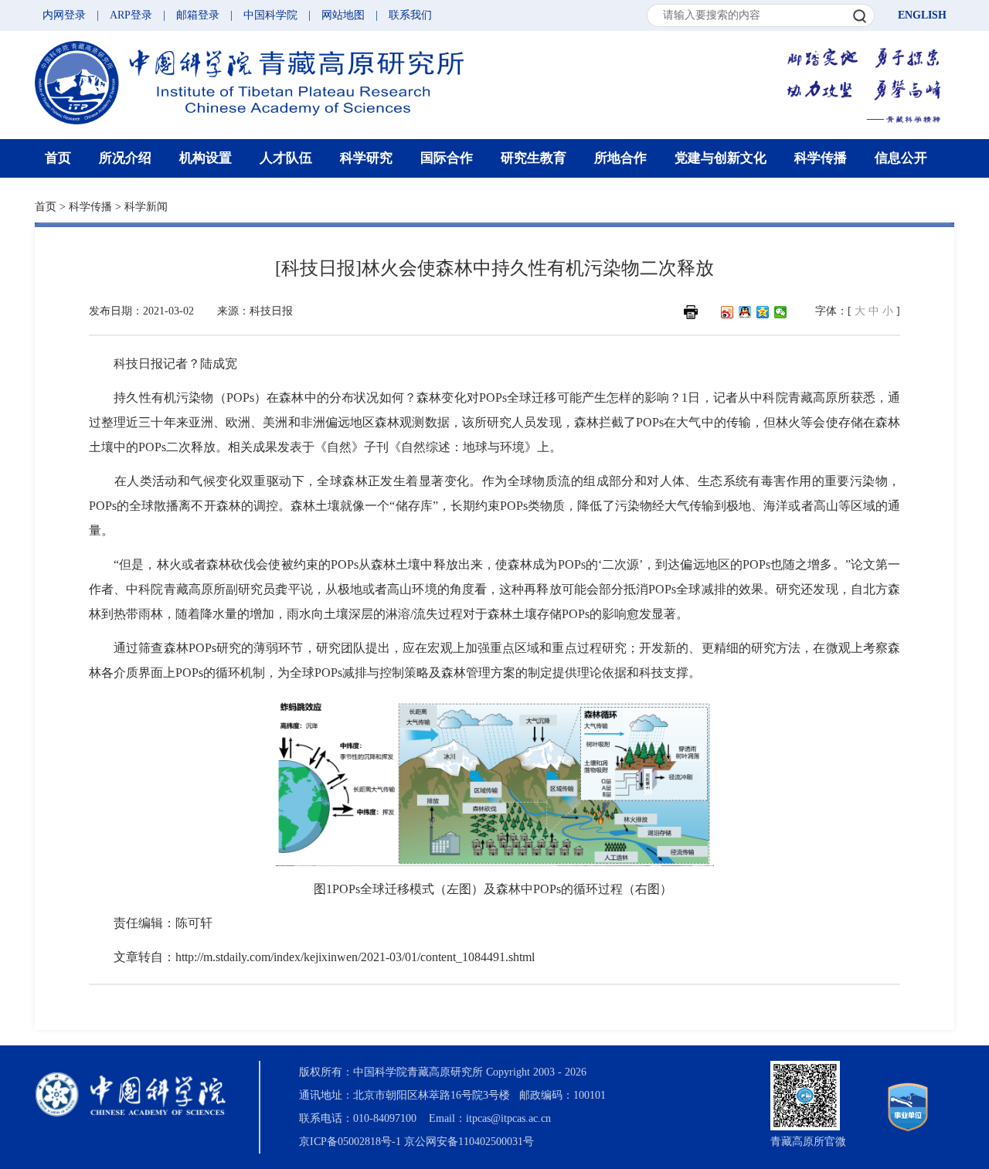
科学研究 (366, 158)
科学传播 (820, 158)
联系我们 (410, 15)
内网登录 (64, 15)
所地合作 (620, 158)
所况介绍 (125, 158)
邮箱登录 (197, 15)
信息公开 (901, 158)
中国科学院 (270, 15)
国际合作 (446, 158)
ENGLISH (922, 15)
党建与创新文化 (720, 158)
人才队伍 (286, 158)
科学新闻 (146, 206)
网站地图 (343, 15)
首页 (58, 158)
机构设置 (205, 158)
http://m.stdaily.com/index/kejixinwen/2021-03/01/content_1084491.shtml (355, 956)
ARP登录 (131, 15)
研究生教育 (533, 158)
